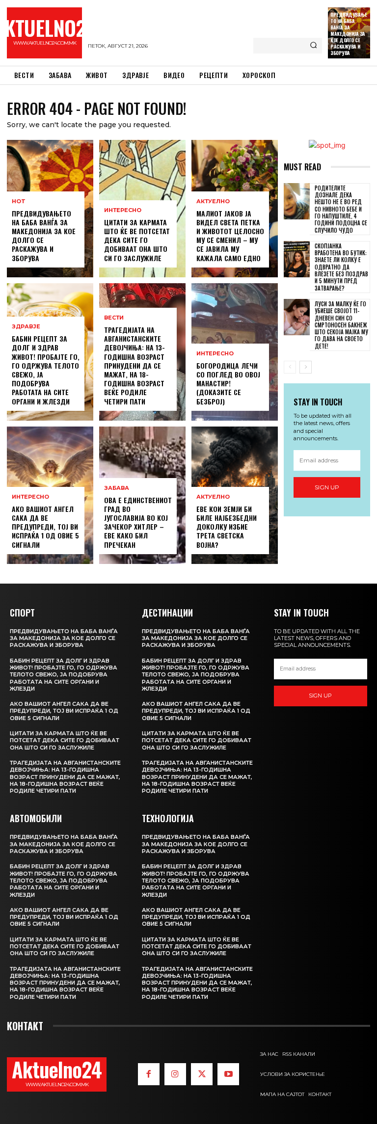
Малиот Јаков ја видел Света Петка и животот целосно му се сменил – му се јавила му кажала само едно (230, 235)
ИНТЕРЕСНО (30, 497)
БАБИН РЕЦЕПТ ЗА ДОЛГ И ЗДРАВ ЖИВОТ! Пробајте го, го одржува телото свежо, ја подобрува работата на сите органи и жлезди (46, 369)
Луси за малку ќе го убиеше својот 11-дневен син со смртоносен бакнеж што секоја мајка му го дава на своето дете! (341, 325)
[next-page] (305, 367)
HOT (19, 201)
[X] (202, 1074)
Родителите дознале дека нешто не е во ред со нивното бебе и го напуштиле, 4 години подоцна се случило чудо (341, 209)
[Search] (313, 46)
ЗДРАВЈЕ (26, 326)
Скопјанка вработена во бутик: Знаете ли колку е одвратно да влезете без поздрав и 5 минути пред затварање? (341, 267)
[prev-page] (290, 367)
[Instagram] (175, 1074)
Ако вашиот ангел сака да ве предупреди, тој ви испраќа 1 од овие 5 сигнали (45, 527)
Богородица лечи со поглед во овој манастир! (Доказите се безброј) (228, 383)
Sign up (327, 487)
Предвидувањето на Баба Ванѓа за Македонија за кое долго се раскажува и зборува (348, 33)
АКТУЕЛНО (213, 201)
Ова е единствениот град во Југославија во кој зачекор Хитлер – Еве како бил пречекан (138, 522)
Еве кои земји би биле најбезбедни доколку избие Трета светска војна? (226, 527)
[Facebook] (149, 1074)
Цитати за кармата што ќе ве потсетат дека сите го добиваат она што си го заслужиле (137, 240)
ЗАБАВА (116, 488)
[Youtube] (228, 1074)
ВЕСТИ (114, 318)
